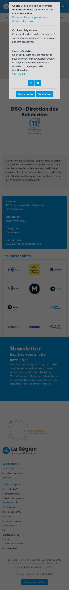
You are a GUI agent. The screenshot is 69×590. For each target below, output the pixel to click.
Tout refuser (44, 94)
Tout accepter (25, 94)
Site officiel (18, 73)
